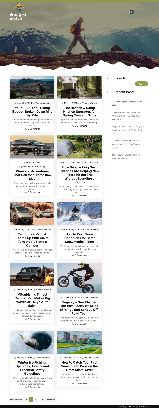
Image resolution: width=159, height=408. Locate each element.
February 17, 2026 (24, 229)
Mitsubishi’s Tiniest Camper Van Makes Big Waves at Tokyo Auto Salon (32, 300)
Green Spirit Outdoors (18, 16)
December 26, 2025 (71, 357)
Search (120, 78)
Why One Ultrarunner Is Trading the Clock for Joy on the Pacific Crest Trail (128, 130)
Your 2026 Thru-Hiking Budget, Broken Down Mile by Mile (32, 111)
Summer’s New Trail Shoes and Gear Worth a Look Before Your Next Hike (126, 116)
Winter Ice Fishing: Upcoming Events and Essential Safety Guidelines (32, 368)
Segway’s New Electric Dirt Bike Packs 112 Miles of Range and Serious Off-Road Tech (79, 307)
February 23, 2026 (71, 162)
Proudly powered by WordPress (134, 406)
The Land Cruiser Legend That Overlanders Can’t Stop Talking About (126, 144)
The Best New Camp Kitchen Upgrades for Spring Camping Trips (79, 111)
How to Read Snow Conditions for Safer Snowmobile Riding (79, 238)
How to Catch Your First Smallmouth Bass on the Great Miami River (79, 366)
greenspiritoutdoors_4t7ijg (33, 166)
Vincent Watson (42, 103)
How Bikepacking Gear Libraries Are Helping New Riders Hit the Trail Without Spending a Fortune (79, 174)
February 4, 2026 (71, 229)
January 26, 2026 (24, 289)
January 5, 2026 (24, 357)
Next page (51, 399)
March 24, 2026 (24, 103)
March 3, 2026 (33, 162)
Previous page (16, 399)
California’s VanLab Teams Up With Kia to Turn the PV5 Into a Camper (32, 239)
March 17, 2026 (71, 103)
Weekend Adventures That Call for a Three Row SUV (32, 175)
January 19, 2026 (71, 297)
